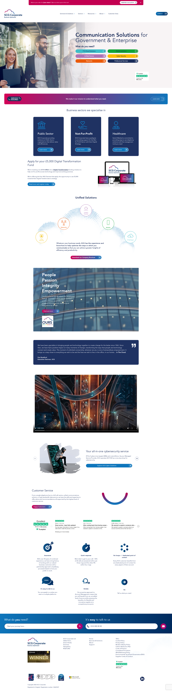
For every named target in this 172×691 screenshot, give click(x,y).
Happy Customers (39, 507)
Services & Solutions (66, 14)
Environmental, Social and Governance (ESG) (130, 654)
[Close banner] (140, 2)
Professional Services (121, 61)
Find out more (48, 311)
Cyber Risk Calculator (127, 2)
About (101, 14)
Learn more (156, 99)
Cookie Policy (120, 641)
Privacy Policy (120, 643)
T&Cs (117, 639)
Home (91, 639)
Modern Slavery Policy (123, 645)
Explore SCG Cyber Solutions (106, 466)
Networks (89, 61)
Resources (91, 14)
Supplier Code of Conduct (124, 656)
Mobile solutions (121, 51)
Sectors (80, 14)
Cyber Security (121, 56)
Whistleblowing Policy (123, 653)
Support (92, 645)
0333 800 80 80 (96, 626)
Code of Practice (121, 649)
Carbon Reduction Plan (123, 647)
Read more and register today (39, 184)
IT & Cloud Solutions (89, 51)
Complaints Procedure (123, 651)
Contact (160, 13)
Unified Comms (89, 56)
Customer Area (113, 14)
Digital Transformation (60, 170)
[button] (137, 458)
